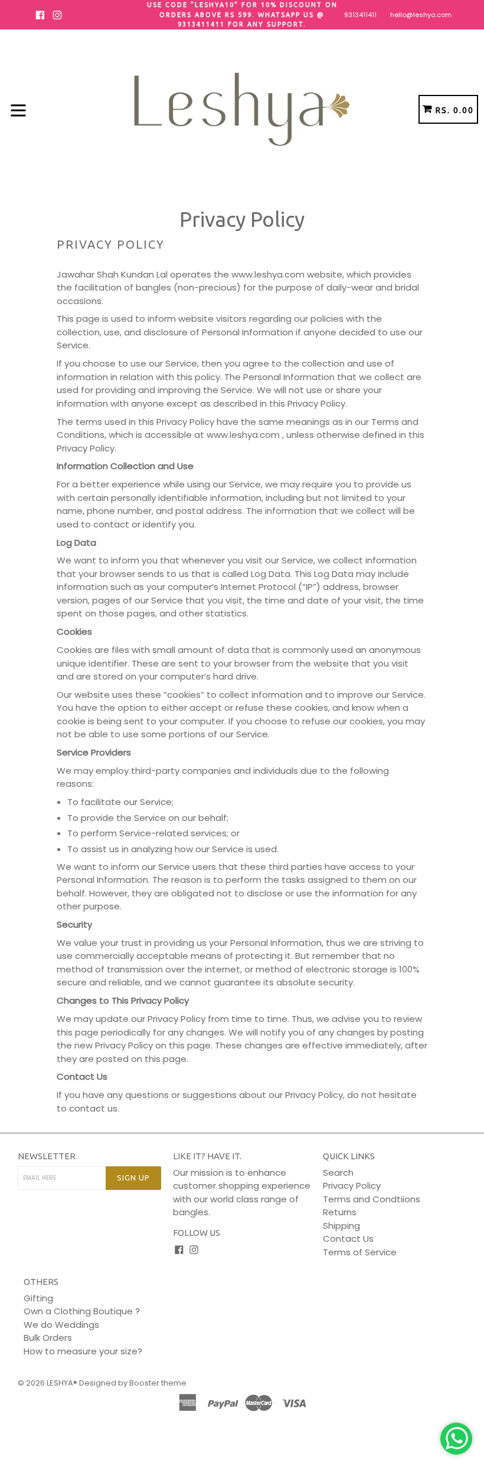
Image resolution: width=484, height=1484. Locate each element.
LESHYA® (62, 1383)
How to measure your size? (83, 1351)
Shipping (341, 1225)
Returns (340, 1212)
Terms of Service (360, 1252)
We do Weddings (61, 1324)
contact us (93, 1108)
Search (338, 1172)
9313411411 (360, 14)
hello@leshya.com (421, 14)
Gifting (38, 1298)
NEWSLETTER (47, 1156)
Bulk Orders (48, 1337)
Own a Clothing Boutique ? (82, 1311)
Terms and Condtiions (371, 1199)
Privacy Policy (352, 1185)
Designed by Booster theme (133, 1383)
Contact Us (348, 1238)
